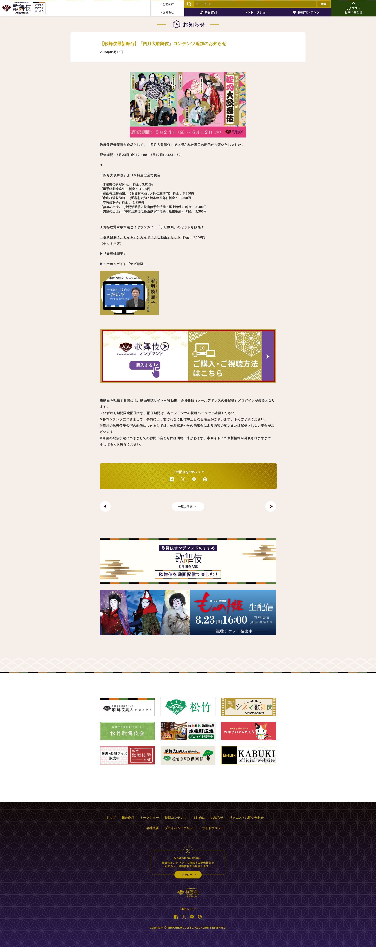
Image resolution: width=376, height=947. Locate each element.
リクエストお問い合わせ (246, 817)
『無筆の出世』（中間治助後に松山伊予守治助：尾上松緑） (142, 207)
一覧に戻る (185, 506)
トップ (111, 817)
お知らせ (217, 817)
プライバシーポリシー (180, 828)
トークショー (149, 817)
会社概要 (152, 828)
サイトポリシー (213, 828)
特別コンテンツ (176, 817)
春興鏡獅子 (111, 202)
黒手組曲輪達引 (114, 189)
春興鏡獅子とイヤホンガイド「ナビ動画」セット (140, 237)
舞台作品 (128, 817)
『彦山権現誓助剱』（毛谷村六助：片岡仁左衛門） (136, 193)
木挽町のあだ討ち (115, 184)
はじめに (199, 817)
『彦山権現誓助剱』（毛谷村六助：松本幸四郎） (134, 198)
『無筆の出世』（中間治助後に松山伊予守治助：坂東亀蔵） (142, 211)
